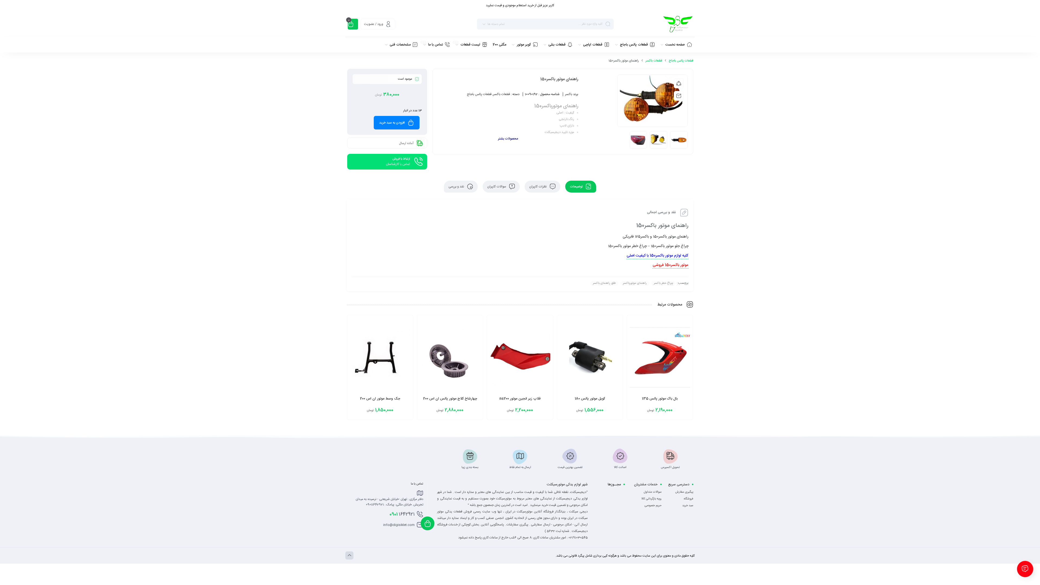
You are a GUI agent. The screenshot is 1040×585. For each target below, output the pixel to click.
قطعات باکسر (653, 60)
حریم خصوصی (653, 505)
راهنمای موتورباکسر (635, 283)
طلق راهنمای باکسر (604, 283)
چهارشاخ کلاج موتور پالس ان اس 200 (450, 399)
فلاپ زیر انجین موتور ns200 (520, 399)
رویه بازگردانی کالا (651, 498)
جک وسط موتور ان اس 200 (380, 399)
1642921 (402, 514)
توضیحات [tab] (576, 186)
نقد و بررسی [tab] (456, 186)
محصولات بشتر (508, 138)
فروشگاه (688, 498)
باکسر (568, 94)
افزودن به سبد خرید (392, 122)
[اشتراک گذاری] (679, 83)
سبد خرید (687, 505)
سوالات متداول (653, 492)
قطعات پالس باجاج (681, 60)
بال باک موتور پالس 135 (660, 399)
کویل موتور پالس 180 (590, 399)
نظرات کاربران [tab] (538, 186)
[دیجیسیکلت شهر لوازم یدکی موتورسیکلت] (677, 24)
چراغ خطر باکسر (663, 283)
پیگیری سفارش (684, 492)
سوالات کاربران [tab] (497, 186)
